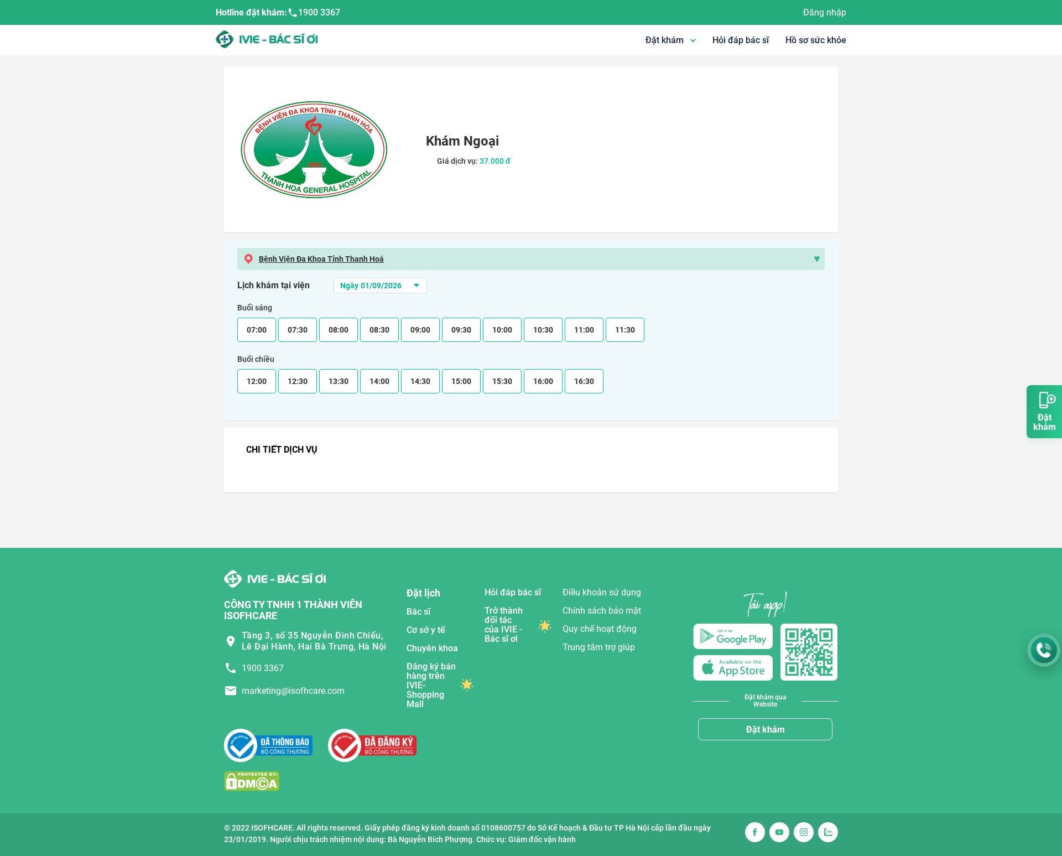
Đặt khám (765, 729)
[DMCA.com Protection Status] (251, 780)
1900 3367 (319, 12)
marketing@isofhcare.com (293, 691)
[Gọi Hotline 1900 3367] (1043, 650)
